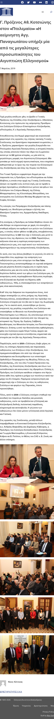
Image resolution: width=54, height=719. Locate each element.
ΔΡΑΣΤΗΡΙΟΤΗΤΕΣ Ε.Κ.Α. (11, 692)
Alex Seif (50, 716)
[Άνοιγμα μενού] (1, 2)
